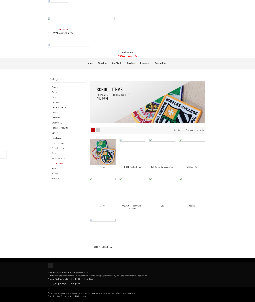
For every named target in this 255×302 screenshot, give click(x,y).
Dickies (55, 113)
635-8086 (81, 279)
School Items (57, 163)
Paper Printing (58, 148)
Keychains (56, 138)
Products (145, 63)
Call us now (63, 30)
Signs (54, 169)
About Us (102, 63)
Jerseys (55, 133)
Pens (54, 153)
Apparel (55, 87)
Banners (55, 102)
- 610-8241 (87, 279)
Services (131, 63)
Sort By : (177, 130)
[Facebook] (50, 265)
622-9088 (75, 284)
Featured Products (60, 128)
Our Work (117, 63)
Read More (102, 167)
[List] (98, 130)
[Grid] (93, 130)
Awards (55, 92)
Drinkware (56, 118)
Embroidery (57, 123)
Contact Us (160, 63)
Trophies (56, 179)
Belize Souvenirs (59, 107)
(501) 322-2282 (61, 279)
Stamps (55, 174)
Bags (54, 97)
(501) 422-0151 (57, 284)
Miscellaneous (58, 143)
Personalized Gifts (59, 158)
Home (90, 63)
